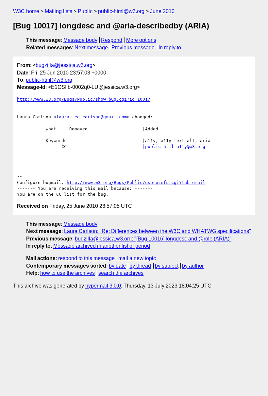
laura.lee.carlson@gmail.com (91, 116)
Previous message (133, 47)
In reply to (170, 47)
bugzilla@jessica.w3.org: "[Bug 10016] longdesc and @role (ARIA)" (153, 238)
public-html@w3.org (121, 11)
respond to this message (86, 258)
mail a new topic (137, 258)
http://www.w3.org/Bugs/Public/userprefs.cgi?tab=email (136, 182)
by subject (166, 266)
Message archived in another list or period (101, 246)
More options (141, 40)
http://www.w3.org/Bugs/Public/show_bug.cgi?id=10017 (83, 99)
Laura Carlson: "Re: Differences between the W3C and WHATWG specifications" (157, 231)
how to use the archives (67, 273)
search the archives (120, 273)
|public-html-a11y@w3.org (173, 146)
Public (85, 11)
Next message (91, 47)
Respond (111, 40)
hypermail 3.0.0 (103, 286)
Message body (80, 40)
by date (117, 266)
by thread (140, 266)
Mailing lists (58, 11)
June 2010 (162, 11)
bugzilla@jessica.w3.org (64, 65)
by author (193, 266)
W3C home (26, 11)
